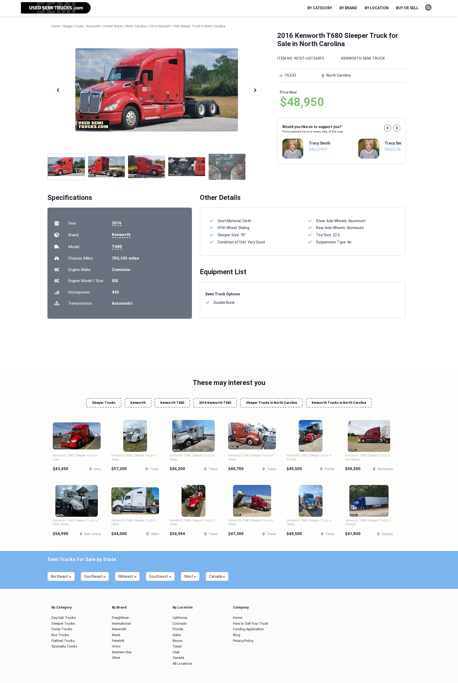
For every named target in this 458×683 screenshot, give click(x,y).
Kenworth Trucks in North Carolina (339, 403)
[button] (387, 128)
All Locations (182, 664)
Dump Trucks (61, 629)
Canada (178, 658)
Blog (236, 635)
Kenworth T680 (172, 403)
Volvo (116, 646)
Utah (176, 652)
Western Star (122, 652)
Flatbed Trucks (63, 641)
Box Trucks (60, 635)
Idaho (177, 635)
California (180, 618)
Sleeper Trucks (104, 403)
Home (237, 618)
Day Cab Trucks (63, 618)
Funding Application (248, 629)
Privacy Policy (243, 641)
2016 (116, 223)
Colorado (180, 623)
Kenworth (121, 234)
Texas (177, 646)
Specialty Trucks (64, 646)
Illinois (177, 641)
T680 (117, 246)
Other (116, 658)
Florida (178, 629)
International (121, 623)
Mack (116, 635)
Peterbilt (118, 641)
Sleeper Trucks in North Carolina (271, 403)
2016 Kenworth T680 (215, 403)
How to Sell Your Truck (250, 623)
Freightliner (120, 618)
